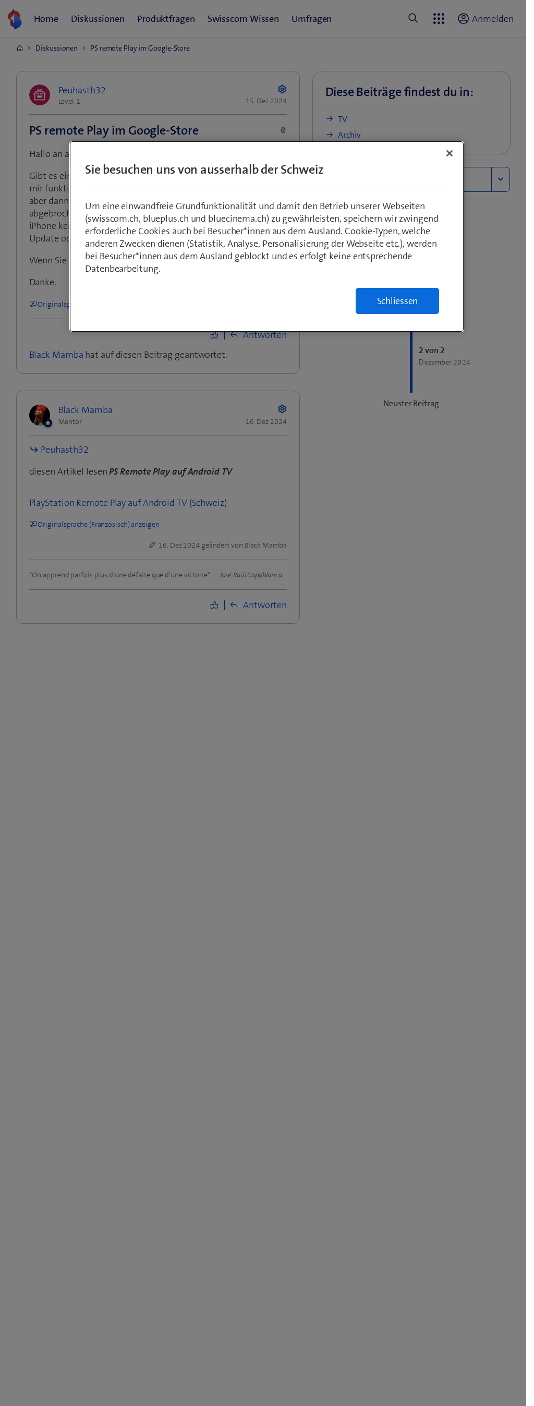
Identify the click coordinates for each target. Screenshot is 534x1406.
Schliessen (397, 301)
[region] (266, 236)
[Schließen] (449, 153)
